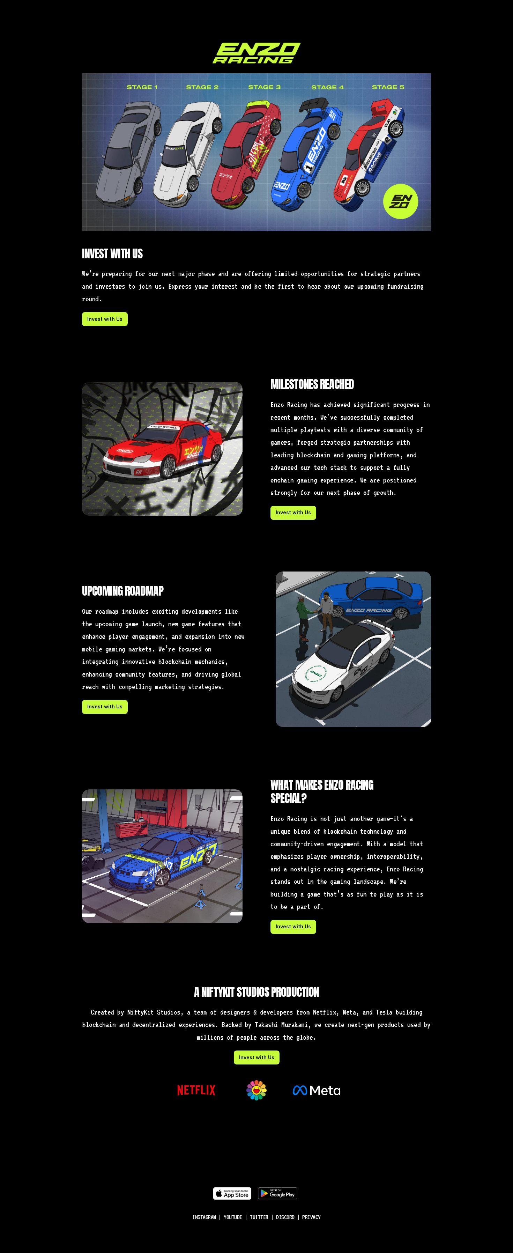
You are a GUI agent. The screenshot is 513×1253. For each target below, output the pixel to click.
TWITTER (259, 1217)
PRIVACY (311, 1217)
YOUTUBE (233, 1217)
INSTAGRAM (204, 1217)
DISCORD (285, 1217)
